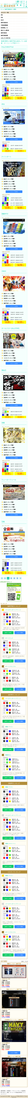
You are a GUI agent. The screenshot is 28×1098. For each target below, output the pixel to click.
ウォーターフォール (9, 480)
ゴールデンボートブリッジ (13, 609)
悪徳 (2, 17)
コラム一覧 (26, 4)
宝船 (3, 521)
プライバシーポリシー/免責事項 (18, 1090)
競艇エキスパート (10, 843)
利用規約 (9, 1090)
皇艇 (3, 423)
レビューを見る (14, 82)
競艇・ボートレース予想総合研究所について (16, 1092)
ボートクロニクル (10, 666)
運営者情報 (3, 1090)
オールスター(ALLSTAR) (10, 328)
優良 (2, 14)
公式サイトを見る (8, 632)
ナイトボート (6, 156)
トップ (16, 3)
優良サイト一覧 (18, 3)
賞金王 (4, 370)
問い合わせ (3, 1092)
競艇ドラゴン (9, 726)
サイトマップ (3, 1094)
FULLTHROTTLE (7, 47)
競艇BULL (8, 755)
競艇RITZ (5, 214)
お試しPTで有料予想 (5, 38)
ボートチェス (9, 638)
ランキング (24, 4)
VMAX (4, 271)
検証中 (2, 20)
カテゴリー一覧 (21, 3)
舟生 (3, 104)
